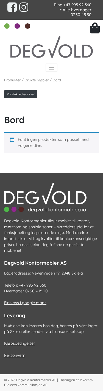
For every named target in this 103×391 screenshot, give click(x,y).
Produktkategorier (21, 94)
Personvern (14, 355)
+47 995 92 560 (77, 4)
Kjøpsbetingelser (19, 343)
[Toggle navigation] (51, 68)
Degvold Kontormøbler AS (36, 380)
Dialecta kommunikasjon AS (25, 385)
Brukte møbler (37, 80)
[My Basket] (94, 28)
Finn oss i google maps (25, 302)
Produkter (12, 80)
